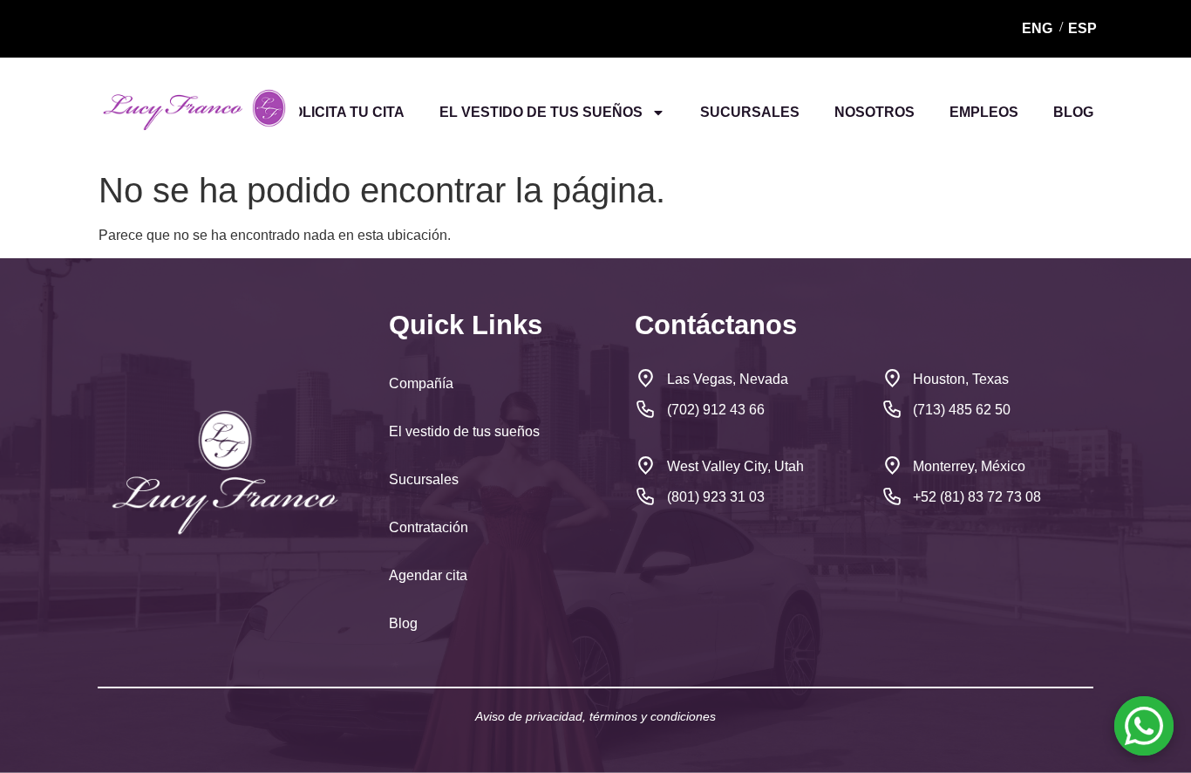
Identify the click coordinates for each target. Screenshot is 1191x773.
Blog (405, 623)
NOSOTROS (874, 112)
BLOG (1073, 112)
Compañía (421, 383)
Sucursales (425, 479)
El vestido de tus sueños (464, 431)
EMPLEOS (983, 112)
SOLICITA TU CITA (343, 112)
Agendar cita (428, 575)
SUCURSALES (750, 112)
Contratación (428, 527)
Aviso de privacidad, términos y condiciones (595, 716)
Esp (1082, 28)
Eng (1037, 28)
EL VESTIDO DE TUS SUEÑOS (541, 112)
